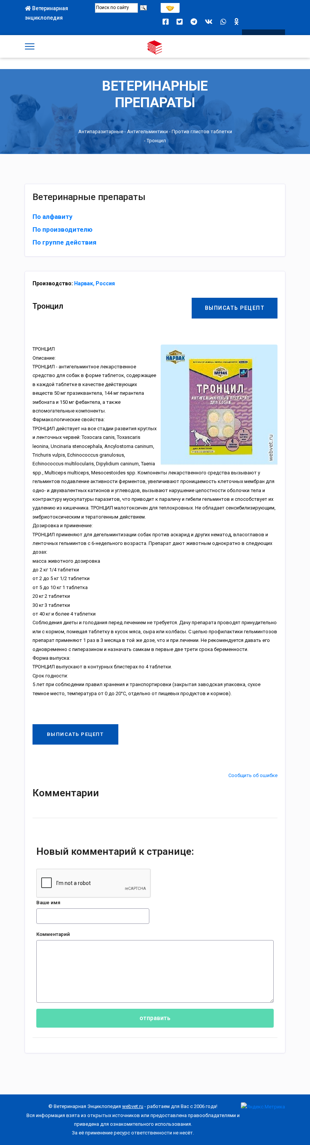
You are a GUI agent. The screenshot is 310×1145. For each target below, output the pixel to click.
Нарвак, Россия (94, 283)
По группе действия (64, 242)
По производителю (63, 229)
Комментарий (53, 934)
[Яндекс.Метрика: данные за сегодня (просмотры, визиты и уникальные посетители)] (263, 1106)
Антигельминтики (147, 131)
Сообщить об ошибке (252, 775)
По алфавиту (53, 216)
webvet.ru (132, 1106)
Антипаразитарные (100, 131)
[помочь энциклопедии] (170, 6)
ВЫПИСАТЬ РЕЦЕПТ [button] (235, 308)
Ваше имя (48, 902)
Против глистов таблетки (202, 131)
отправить (155, 1018)
